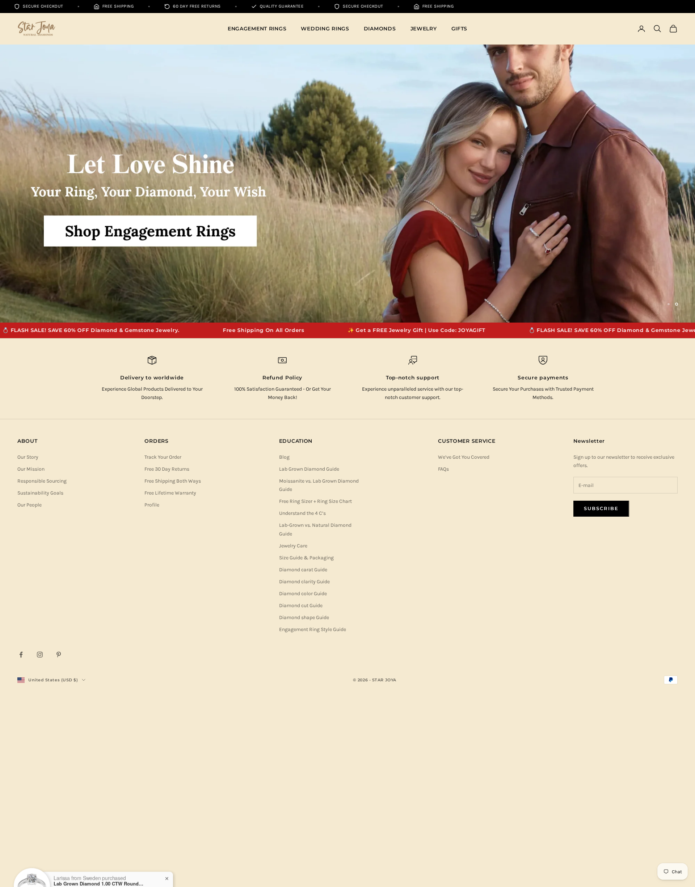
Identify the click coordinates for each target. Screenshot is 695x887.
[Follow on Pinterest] (58, 840)
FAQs (443, 654)
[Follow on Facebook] (21, 840)
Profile (151, 690)
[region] (347, 276)
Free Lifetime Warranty (170, 678)
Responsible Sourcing (42, 666)
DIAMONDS (380, 28)
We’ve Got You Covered (463, 642)
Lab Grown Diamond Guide (309, 654)
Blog (284, 642)
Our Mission (31, 654)
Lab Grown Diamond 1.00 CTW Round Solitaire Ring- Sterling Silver (99, 859)
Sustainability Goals (40, 678)
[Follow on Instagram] (39, 840)
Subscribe (601, 694)
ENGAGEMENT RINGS (257, 28)
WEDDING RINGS (325, 28)
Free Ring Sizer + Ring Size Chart (315, 687)
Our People (29, 690)
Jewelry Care (293, 731)
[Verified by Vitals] (60, 869)
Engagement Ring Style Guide (312, 815)
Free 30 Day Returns (166, 654)
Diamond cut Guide (301, 791)
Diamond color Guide (303, 779)
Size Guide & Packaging (306, 743)
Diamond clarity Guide (304, 767)
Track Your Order (162, 642)
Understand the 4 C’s (302, 698)
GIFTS (459, 28)
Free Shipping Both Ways (172, 666)
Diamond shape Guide (304, 803)
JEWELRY (423, 28)
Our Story (27, 642)
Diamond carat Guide (303, 755)
